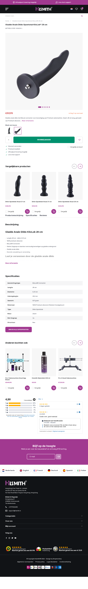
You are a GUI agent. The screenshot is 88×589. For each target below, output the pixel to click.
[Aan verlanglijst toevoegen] (79, 140)
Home (7, 21)
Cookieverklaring (65, 562)
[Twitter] (12, 538)
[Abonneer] (58, 456)
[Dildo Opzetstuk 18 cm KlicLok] (9, 130)
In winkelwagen (44, 140)
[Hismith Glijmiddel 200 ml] (44, 362)
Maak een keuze (11, 125)
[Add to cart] (27, 211)
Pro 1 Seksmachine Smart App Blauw (15, 378)
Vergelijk (11, 211)
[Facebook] (6, 538)
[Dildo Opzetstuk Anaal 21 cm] (17, 186)
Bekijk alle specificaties (19, 329)
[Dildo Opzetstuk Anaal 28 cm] (70, 186)
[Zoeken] (82, 16)
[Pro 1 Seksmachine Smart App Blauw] (17, 362)
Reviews (43, 215)
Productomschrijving (14, 215)
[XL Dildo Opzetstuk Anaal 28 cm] (17, 130)
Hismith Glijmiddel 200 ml (41, 378)
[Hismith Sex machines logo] (44, 10)
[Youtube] (15, 538)
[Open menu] (7, 9)
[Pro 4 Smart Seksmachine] (70, 362)
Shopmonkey (57, 559)
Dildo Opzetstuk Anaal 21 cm (15, 201)
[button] (39, 107)
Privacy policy (40, 562)
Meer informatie (28, 121)
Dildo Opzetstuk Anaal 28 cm (68, 201)
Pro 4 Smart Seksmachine (67, 378)
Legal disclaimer (52, 562)
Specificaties (31, 215)
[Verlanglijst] (76, 9)
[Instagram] (9, 538)
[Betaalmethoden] (28, 567)
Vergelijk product (76, 147)
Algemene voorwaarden (25, 562)
